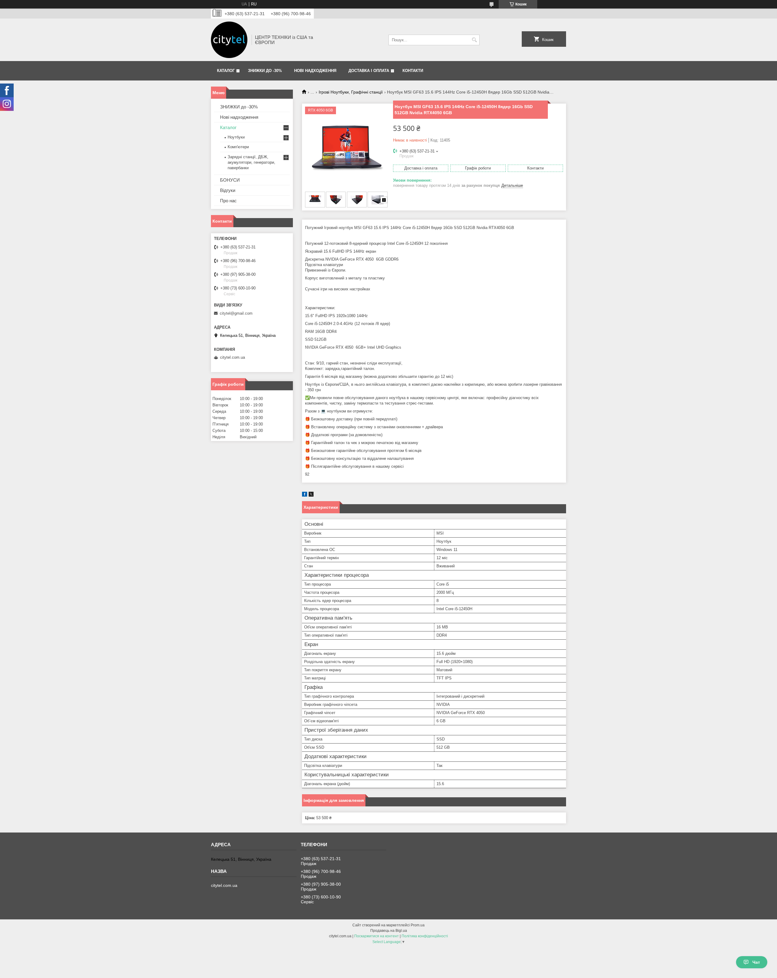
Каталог (226, 70)
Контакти (412, 70)
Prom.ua (418, 925)
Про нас (228, 200)
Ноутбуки (236, 137)
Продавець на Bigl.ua (388, 930)
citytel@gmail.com (236, 313)
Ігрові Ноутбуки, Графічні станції (351, 92)
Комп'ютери (238, 147)
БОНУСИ (230, 180)
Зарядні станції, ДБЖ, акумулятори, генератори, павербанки (251, 162)
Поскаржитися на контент (376, 936)
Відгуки (227, 190)
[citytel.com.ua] (229, 40)
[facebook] (304, 495)
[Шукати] (474, 40)
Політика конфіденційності (425, 936)
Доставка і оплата (368, 70)
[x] (311, 495)
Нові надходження (315, 70)
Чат (756, 962)
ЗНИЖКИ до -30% (265, 70)
